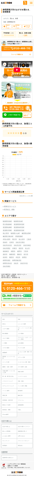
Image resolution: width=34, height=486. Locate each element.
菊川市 (14, 239)
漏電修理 (4, 352)
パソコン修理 (5, 390)
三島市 (29, 239)
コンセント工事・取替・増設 (25, 352)
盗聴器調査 (21, 405)
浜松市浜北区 (7, 245)
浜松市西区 (6, 248)
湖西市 (13, 251)
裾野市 (19, 251)
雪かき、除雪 (5, 276)
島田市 (21, 248)
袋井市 (5, 254)
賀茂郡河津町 (7, 230)
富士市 (27, 248)
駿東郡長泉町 (7, 221)
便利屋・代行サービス (18, 274)
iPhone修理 (5, 414)
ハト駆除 (4, 343)
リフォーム (21, 400)
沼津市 (11, 242)
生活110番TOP (5, 274)
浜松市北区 (17, 245)
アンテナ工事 (21, 347)
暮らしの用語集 (6, 431)
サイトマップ (5, 440)
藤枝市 (19, 254)
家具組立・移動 (6, 409)
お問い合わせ (21, 436)
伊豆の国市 (6, 239)
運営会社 (20, 445)
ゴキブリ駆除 (5, 338)
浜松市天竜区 (20, 242)
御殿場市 (12, 254)
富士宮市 (22, 239)
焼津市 (5, 257)
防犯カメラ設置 (6, 405)
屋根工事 (4, 395)
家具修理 (20, 390)
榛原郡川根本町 (8, 236)
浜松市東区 (6, 266)
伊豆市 (18, 257)
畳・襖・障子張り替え (8, 376)
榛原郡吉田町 (26, 233)
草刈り (4, 324)
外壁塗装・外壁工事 (7, 400)
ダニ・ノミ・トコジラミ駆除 (25, 328)
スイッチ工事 (5, 362)
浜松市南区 (27, 245)
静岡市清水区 (7, 263)
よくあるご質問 (6, 436)
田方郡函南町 (7, 224)
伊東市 (14, 248)
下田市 (26, 251)
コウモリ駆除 (5, 347)
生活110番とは (6, 426)
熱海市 (5, 242)
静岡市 (24, 257)
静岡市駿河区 (16, 260)
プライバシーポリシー (23, 440)
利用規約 (4, 445)
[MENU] (31, 3)
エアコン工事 (21, 357)
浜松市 (16, 263)
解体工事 (20, 395)
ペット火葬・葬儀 (22, 386)
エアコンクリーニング (8, 386)
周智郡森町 (19, 236)
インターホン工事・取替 (24, 362)
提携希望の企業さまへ (8, 457)
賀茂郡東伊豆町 (19, 230)
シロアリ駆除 (5, 328)
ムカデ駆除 (21, 333)
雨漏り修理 (21, 371)
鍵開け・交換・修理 (7, 367)
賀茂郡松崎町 (7, 227)
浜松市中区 (24, 263)
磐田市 (11, 257)
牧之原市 (6, 233)
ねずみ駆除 (21, 343)
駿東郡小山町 (15, 233)
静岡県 (13, 276)
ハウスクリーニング (7, 381)
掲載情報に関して (22, 431)
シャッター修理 (22, 324)
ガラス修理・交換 (22, 367)
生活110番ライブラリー (24, 426)
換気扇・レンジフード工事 (8, 357)
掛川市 (26, 254)
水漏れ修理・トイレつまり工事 (8, 371)
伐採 (19, 319)
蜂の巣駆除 (5, 333)
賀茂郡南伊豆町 (19, 227)
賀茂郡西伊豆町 (19, 224)
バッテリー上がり (22, 376)
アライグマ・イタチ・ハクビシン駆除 (25, 338)
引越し (19, 409)
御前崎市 (6, 251)
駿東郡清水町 (18, 221)
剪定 (3, 319)
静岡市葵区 (6, 260)
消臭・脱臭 (21, 381)
